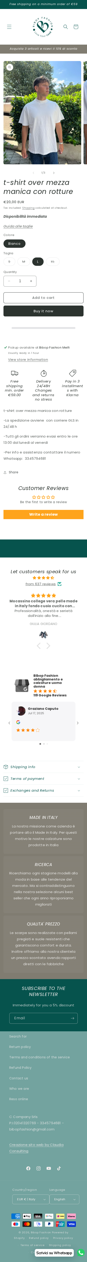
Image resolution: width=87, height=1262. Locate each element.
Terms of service (32, 1245)
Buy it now (43, 311)
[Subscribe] (72, 1018)
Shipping (28, 208)
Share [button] (13, 472)
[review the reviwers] (18, 723)
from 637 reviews (41, 584)
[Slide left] (33, 173)
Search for (18, 1036)
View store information (28, 359)
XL (55, 262)
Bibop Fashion (41, 1232)
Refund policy (39, 1238)
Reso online (18, 1099)
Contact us (18, 1078)
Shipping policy (60, 1245)
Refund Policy (20, 1067)
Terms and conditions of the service (39, 1057)
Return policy (20, 1047)
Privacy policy (63, 1238)
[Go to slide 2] (44, 743)
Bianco (14, 243)
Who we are (19, 1088)
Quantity (10, 272)
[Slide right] (54, 173)
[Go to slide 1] (40, 744)
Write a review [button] (43, 514)
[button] (9, 27)
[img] (43, 578)
